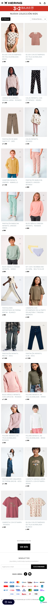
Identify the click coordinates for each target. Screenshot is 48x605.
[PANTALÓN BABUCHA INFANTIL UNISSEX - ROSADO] (36, 163)
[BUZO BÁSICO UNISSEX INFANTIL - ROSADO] (36, 206)
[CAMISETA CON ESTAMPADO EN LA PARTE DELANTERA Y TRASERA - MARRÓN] (36, 291)
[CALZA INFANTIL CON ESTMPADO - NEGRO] (36, 81)
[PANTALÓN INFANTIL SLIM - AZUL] (36, 336)
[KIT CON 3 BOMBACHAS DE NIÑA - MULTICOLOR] (36, 250)
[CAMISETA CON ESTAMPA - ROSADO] (12, 505)
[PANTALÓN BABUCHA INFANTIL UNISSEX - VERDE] (12, 206)
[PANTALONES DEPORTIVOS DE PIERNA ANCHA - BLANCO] (12, 291)
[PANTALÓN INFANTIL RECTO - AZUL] (12, 336)
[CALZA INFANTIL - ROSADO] (36, 122)
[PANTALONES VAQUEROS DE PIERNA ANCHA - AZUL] (12, 462)
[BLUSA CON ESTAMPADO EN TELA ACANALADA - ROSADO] (36, 37)
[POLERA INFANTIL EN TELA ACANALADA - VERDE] (36, 377)
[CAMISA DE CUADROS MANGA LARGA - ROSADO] (12, 81)
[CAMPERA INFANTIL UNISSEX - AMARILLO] (12, 163)
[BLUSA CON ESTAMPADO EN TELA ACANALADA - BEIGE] (12, 37)
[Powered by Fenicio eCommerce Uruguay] (43, 602)
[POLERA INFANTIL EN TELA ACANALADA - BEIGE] (36, 418)
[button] (40, 3)
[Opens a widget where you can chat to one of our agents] (8, 602)
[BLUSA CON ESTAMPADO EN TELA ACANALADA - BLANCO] (36, 505)
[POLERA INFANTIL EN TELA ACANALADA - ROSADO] (12, 418)
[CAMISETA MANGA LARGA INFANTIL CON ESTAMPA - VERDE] (36, 462)
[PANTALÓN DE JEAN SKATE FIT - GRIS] (12, 122)
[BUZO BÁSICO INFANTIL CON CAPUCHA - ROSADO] (12, 377)
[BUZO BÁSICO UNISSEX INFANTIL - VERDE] (12, 250)
